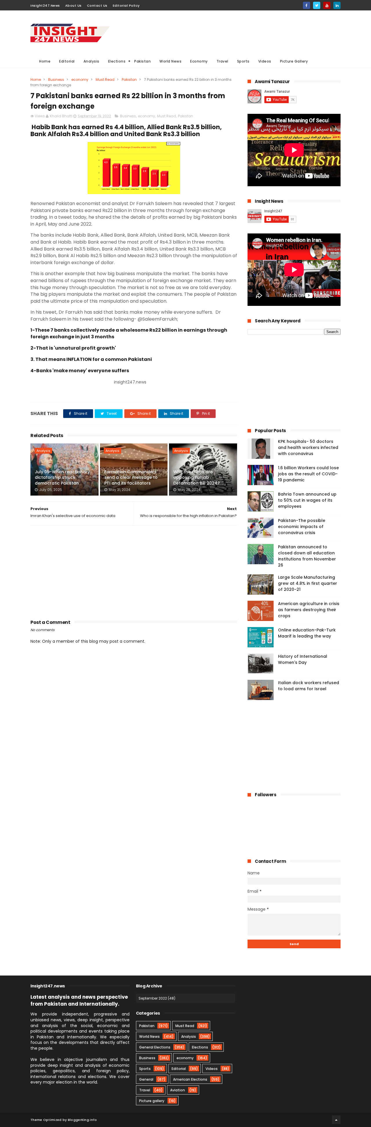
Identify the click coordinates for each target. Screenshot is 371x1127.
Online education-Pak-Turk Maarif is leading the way (307, 633)
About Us (73, 5)
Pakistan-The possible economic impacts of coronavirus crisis (301, 527)
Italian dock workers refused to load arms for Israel (308, 686)
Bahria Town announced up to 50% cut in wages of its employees (307, 500)
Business (56, 79)
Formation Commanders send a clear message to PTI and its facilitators (131, 477)
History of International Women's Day (302, 659)
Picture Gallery (294, 61)
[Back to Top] (336, 1119)
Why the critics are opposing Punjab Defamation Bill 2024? (196, 477)
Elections (117, 61)
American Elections (190, 1079)
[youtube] (326, 5)
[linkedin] (337, 5)
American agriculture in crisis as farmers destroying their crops (308, 610)
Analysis (91, 61)
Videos (264, 61)
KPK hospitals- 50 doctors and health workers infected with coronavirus (308, 447)
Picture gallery (151, 1100)
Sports (243, 61)
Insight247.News (45, 5)
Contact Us (97, 5)
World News (170, 61)
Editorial (67, 61)
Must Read (105, 79)
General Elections (154, 1047)
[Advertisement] (235, 32)
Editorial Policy (126, 5)
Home (44, 61)
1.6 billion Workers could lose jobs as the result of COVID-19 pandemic (308, 474)
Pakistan (142, 61)
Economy (199, 61)
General (146, 1079)
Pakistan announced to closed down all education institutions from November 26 (307, 556)
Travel (222, 61)
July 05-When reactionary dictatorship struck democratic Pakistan (62, 477)
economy (79, 79)
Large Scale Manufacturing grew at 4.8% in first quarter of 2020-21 (307, 583)
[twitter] (316, 5)
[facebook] (306, 5)
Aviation (177, 1090)
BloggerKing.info (82, 1119)
